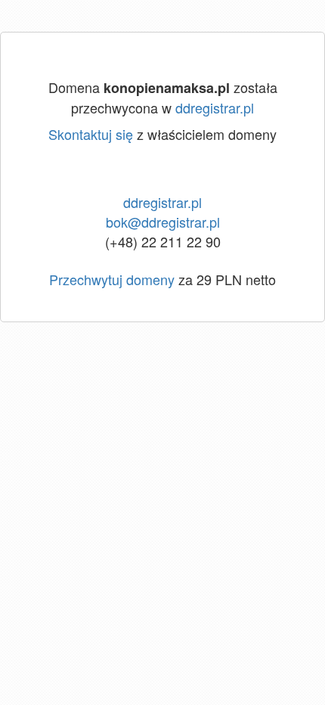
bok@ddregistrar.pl (163, 221)
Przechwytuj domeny (112, 279)
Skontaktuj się (90, 134)
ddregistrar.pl (214, 107)
